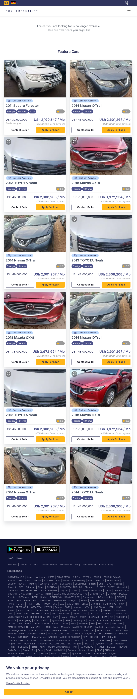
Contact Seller (20, 129)
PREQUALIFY (27, 11)
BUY (9, 11)
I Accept (68, 691)
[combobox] (15, 3)
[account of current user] (129, 11)
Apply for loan (50, 129)
